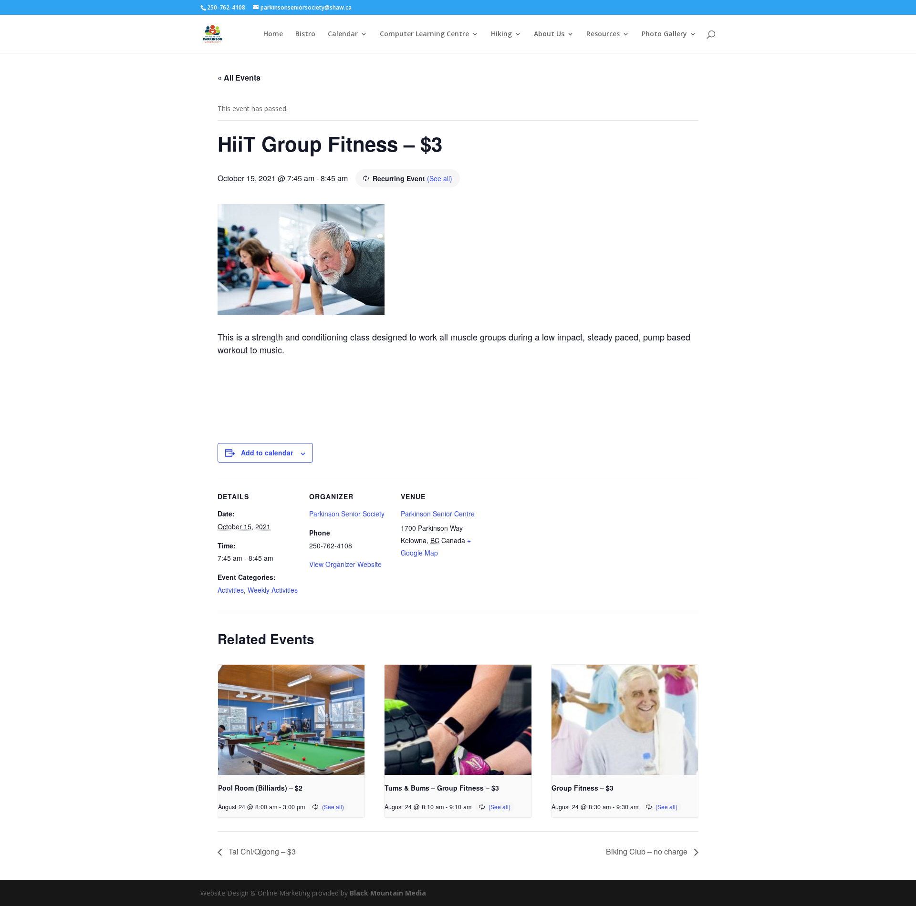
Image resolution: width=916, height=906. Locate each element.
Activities (231, 590)
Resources (603, 34)
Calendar (343, 34)
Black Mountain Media (388, 892)
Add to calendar (267, 452)
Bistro (305, 34)
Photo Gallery (664, 34)
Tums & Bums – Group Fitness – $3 (442, 788)
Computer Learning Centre (424, 34)
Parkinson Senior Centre (438, 513)
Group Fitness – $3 (583, 788)
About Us (549, 34)
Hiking (501, 34)
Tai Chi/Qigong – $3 (261, 851)
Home (273, 34)
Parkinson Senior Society (347, 513)
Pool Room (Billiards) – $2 (260, 788)
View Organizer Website (345, 564)
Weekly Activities (273, 590)
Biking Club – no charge (647, 851)
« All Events (239, 77)
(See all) (439, 178)
